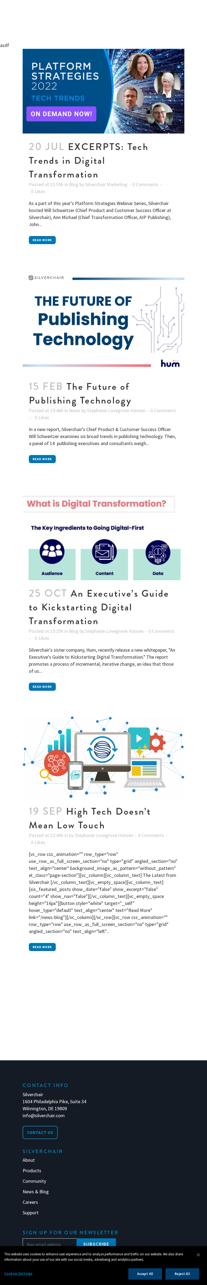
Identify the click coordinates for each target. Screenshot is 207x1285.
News (74, 410)
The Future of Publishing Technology (80, 393)
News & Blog (36, 1192)
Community (34, 1181)
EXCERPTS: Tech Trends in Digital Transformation (89, 160)
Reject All (182, 1274)
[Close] (198, 1255)
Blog (73, 184)
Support (31, 1213)
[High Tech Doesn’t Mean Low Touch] (103, 757)
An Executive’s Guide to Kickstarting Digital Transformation (99, 607)
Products (32, 1171)
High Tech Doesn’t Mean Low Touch (90, 818)
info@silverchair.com (44, 1115)
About (29, 1160)
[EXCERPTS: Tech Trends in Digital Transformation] (103, 91)
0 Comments (145, 184)
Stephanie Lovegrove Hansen (116, 410)
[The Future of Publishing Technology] (103, 321)
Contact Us (40, 1132)
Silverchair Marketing (106, 184)
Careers (30, 1202)
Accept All (145, 1274)
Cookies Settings (18, 1273)
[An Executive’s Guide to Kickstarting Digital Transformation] (103, 534)
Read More (42, 240)
